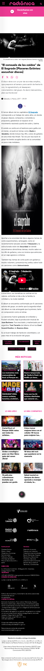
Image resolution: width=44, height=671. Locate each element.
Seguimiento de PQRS (15, 615)
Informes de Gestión (8, 559)
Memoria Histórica (31, 448)
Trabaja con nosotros (30, 551)
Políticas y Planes (7, 557)
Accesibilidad (6, 597)
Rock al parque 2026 (10, 370)
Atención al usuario (29, 549)
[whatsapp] (12, 77)
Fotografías (29, 425)
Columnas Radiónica (8, 342)
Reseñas (32, 349)
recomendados (24, 341)
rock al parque (31, 391)
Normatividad (5, 555)
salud (27, 472)
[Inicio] (22, 3)
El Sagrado (33, 112)
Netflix (28, 370)
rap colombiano (9, 391)
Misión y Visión (5, 551)
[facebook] (2, 77)
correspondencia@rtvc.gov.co (11, 607)
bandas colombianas (17, 349)
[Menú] (3, 3)
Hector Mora (37, 342)
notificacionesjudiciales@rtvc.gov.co (13, 624)
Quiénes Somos (6, 549)
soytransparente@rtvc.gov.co (11, 630)
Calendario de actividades (32, 553)
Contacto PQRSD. (11, 609)
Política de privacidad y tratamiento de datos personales (20, 594)
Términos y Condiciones (31, 564)
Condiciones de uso (7, 595)
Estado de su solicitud (30, 562)
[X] (7, 77)
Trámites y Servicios (29, 559)
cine (5, 448)
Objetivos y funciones (8, 553)
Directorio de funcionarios (31, 561)
